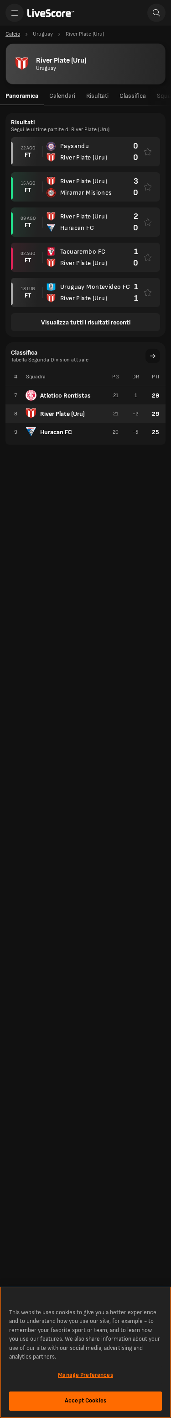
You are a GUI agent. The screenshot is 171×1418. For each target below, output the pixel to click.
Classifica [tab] (132, 96)
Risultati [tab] (97, 96)
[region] (85, 1352)
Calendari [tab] (62, 96)
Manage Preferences (85, 1375)
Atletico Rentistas (65, 395)
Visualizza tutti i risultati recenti (85, 322)
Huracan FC (56, 432)
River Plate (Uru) (62, 414)
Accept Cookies (85, 1400)
